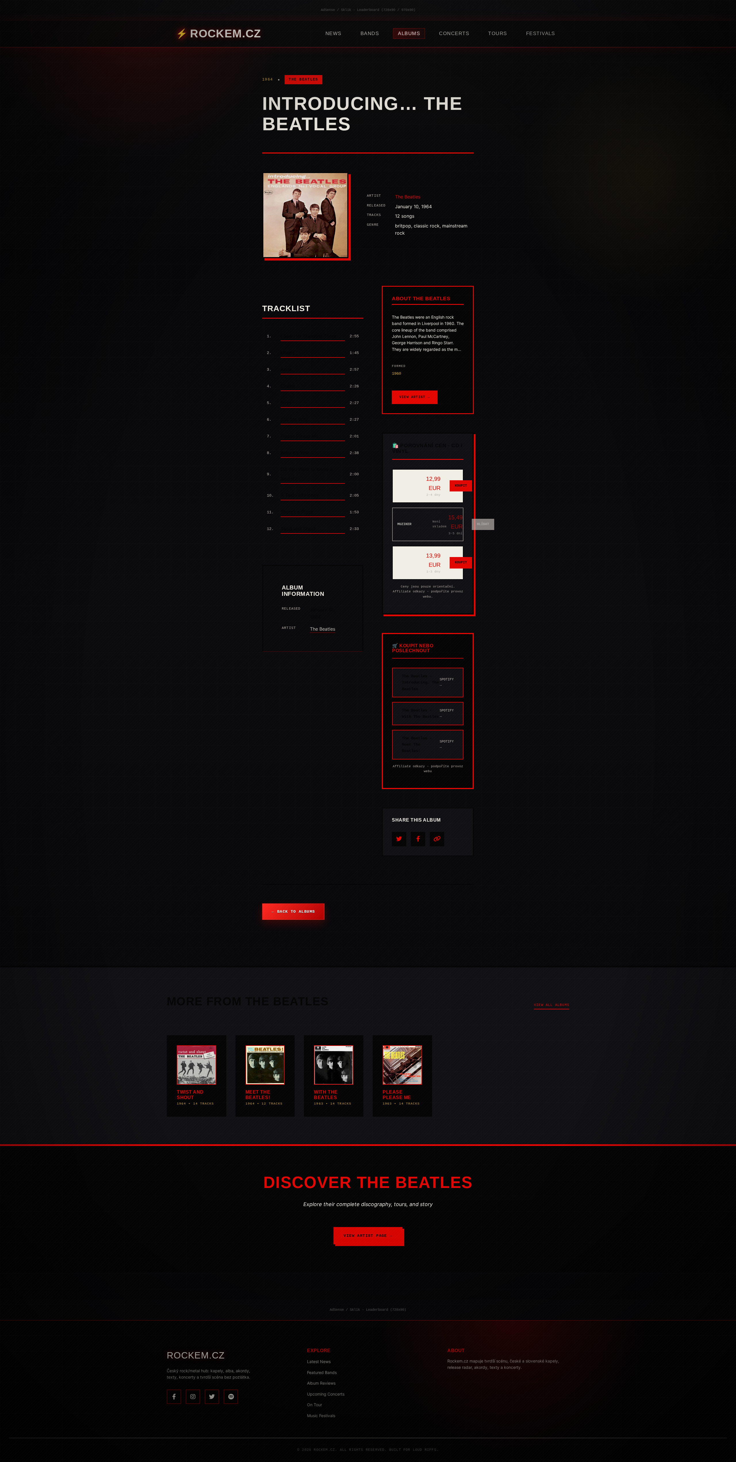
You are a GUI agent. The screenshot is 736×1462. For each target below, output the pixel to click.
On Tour (314, 1404)
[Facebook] (174, 1397)
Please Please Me (299, 436)
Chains (288, 386)
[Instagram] (193, 1397)
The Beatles (303, 79)
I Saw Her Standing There (308, 336)
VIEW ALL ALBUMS (551, 1005)
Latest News (319, 1361)
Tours (497, 33)
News (333, 33)
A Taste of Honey (300, 495)
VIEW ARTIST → (414, 397)
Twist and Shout (298, 528)
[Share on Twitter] (399, 839)
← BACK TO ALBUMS (293, 911)
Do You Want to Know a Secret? (307, 473)
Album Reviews (321, 1383)
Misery (288, 352)
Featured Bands (322, 1372)
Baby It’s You (294, 453)
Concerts (454, 33)
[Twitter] (212, 1397)
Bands (370, 33)
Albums (409, 33)
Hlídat (483, 524)
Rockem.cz (225, 33)
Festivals (540, 33)
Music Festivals (321, 1415)
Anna (286, 369)
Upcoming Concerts (325, 1394)
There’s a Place (297, 512)
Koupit (461, 486)
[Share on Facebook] (418, 839)
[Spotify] (231, 1397)
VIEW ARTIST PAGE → (368, 1235)
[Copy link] (437, 839)
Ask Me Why (294, 419)
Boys (286, 402)
